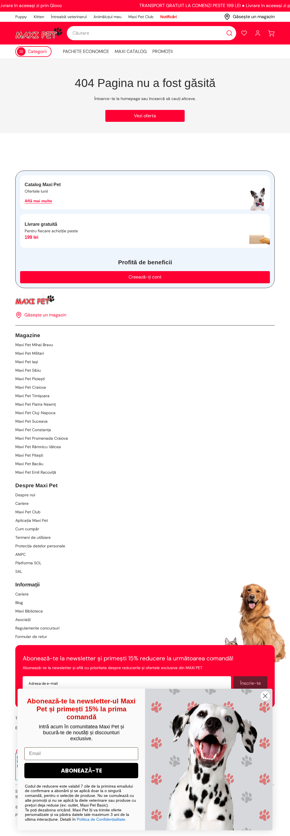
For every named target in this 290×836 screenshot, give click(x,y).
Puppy (21, 16)
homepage (130, 98)
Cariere (22, 503)
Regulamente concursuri (37, 628)
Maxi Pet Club (140, 16)
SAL (18, 571)
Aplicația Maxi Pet (31, 520)
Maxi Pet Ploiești (30, 378)
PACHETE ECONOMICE (86, 51)
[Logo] (38, 33)
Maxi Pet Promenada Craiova (41, 438)
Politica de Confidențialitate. (101, 819)
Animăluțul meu (107, 16)
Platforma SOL (28, 562)
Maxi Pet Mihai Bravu (34, 344)
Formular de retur (31, 636)
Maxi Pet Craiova (30, 387)
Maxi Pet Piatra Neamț (35, 404)
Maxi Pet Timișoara (32, 395)
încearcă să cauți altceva (172, 98)
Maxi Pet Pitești (29, 455)
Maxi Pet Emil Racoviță (35, 472)
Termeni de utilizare (33, 537)
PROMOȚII (162, 51)
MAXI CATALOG (131, 51)
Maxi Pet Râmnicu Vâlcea (38, 446)
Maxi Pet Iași (26, 361)
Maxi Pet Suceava (31, 421)
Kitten (39, 16)
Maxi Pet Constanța (33, 429)
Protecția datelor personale (40, 545)
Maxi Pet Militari (29, 353)
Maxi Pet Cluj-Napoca (35, 412)
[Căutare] (229, 33)
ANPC (20, 554)
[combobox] (151, 33)
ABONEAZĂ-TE (81, 771)
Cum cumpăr (27, 528)
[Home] (145, 300)
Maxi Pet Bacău (29, 463)
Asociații (23, 619)
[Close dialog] (265, 696)
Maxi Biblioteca (29, 611)
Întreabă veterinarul (69, 16)
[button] (244, 33)
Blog (19, 602)
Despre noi (25, 494)
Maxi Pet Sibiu (28, 370)
